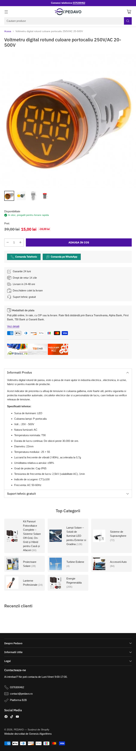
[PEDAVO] (68, 11)
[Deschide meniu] (6, 11)
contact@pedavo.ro (21, 693)
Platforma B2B (18, 700)
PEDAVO (19, 729)
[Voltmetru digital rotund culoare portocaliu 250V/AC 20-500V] (68, 120)
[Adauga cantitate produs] (20, 242)
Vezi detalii (13, 326)
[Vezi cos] (128, 11)
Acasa (7, 31)
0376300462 (17, 687)
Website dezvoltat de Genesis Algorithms (28, 733)
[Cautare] (128, 21)
